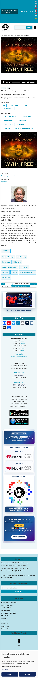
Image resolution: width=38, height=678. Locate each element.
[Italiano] (36, 11)
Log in (31, 11)
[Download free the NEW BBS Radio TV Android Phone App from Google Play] (19, 413)
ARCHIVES (5, 251)
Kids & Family (27, 116)
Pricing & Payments (7, 605)
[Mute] (28, 82)
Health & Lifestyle (10, 116)
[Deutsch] (36, 8)
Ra (4, 105)
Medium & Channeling (24, 128)
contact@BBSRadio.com (17, 571)
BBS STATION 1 (19, 373)
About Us (4, 621)
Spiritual (7, 128)
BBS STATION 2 (19, 382)
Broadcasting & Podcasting (9, 602)
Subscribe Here (19, 537)
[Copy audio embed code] (2, 88)
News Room (4, 615)
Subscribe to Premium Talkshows (10, 11)
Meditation (6, 277)
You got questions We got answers (12, 176)
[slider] (16, 82)
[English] (36, 1)
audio (23, 341)
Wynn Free (4, 182)
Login (12, 284)
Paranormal (8, 120)
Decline (9, 674)
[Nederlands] (36, 3)
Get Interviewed (5, 610)
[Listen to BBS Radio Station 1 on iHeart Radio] (19, 456)
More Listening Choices (19, 356)
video (22, 348)
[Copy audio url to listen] (5, 88)
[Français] (36, 6)
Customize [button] (5, 669)
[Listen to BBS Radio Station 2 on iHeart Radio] (19, 468)
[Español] (36, 18)
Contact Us (4, 623)
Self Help (21, 124)
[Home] (5, 27)
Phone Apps (4, 618)
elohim (25, 105)
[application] (19, 82)
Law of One (14, 105)
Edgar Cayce (8, 109)
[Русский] (36, 15)
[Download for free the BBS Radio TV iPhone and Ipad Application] (19, 421)
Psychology (8, 124)
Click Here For (19, 354)
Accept (27, 674)
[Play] (4, 82)
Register (24, 11)
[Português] (36, 13)
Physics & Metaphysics (10, 267)
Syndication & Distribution (8, 613)
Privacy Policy (5, 626)
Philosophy (22, 120)
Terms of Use (5, 629)
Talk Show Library (6, 608)
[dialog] (19, 664)
